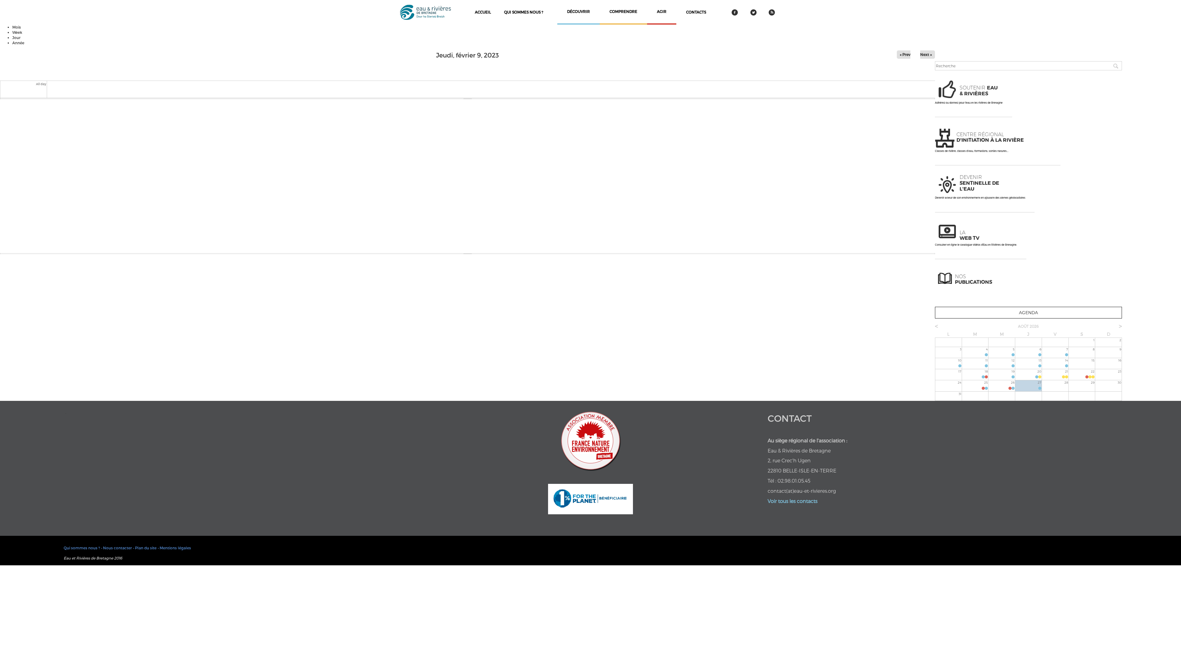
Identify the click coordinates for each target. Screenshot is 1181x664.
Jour (16, 37)
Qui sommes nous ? (523, 12)
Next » (926, 54)
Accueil (483, 12)
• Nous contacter (116, 548)
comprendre (623, 11)
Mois (16, 27)
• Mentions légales (174, 548)
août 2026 (1028, 326)
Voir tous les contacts (792, 501)
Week (17, 32)
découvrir (578, 11)
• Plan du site (145, 548)
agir (661, 11)
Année (18, 43)
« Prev (905, 54)
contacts (696, 12)
